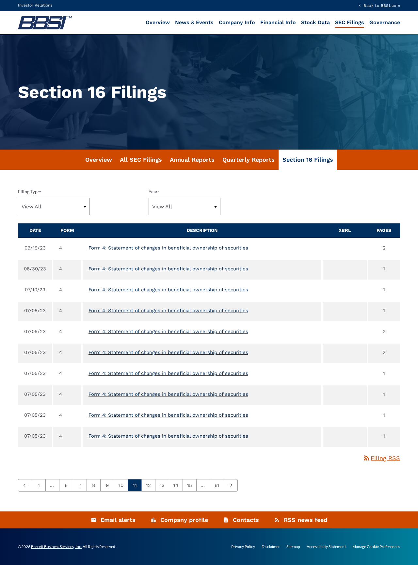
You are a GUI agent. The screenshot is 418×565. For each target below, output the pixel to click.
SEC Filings (349, 22)
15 (191, 485)
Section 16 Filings (307, 159)
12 (150, 485)
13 (164, 485)
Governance (384, 22)
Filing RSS (381, 458)
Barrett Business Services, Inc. (56, 546)
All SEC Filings (141, 159)
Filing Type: (29, 191)
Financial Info (278, 22)
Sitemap (293, 547)
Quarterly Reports (248, 159)
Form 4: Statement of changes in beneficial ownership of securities (168, 248)
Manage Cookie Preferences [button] (376, 547)
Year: (154, 191)
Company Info (237, 22)
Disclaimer (271, 547)
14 (178, 485)
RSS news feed (305, 519)
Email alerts (118, 519)
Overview (158, 22)
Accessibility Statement (326, 547)
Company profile (184, 519)
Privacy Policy (243, 547)
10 (123, 485)
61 (219, 485)
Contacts (246, 519)
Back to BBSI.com (381, 5)
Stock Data (315, 22)
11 (137, 485)
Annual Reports (192, 159)
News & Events (194, 22)
